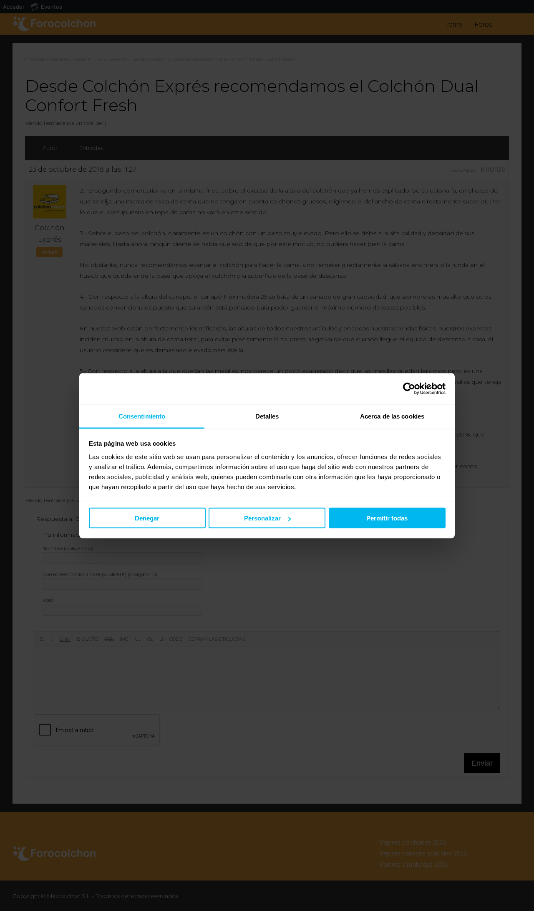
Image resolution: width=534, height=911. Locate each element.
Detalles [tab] (267, 415)
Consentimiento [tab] (141, 415)
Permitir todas (387, 518)
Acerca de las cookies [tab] (392, 415)
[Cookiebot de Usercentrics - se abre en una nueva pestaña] (409, 389)
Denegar (147, 518)
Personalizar (262, 518)
